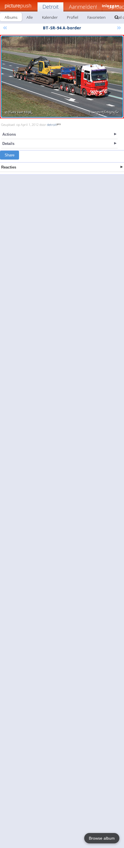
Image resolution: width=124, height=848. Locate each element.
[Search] (116, 17)
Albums (11, 17)
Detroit (50, 6)
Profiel (72, 17)
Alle (30, 17)
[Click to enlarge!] (62, 76)
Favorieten (96, 17)
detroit (52, 124)
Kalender (50, 17)
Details (8, 143)
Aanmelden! (83, 6)
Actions (9, 134)
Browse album (102, 838)
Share (9, 155)
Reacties (8, 167)
